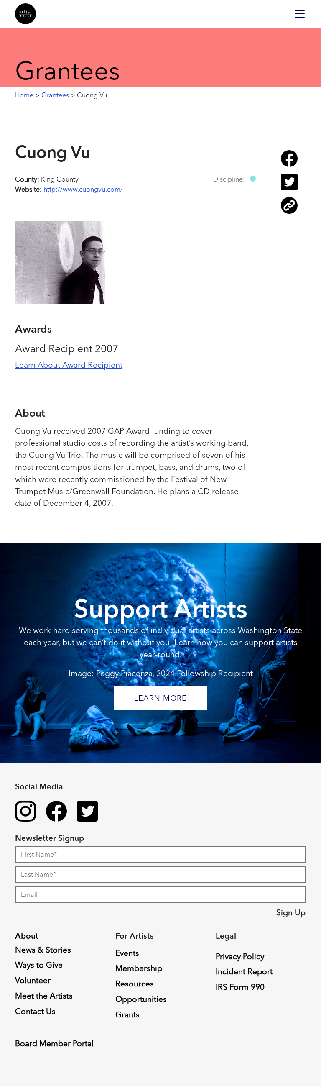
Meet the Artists (44, 996)
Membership (138, 968)
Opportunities (141, 999)
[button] (253, 179)
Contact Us (35, 1011)
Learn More (160, 698)
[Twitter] (87, 812)
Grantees (55, 95)
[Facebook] (56, 812)
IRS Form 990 (240, 987)
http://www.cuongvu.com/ (83, 189)
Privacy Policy (240, 956)
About (26, 936)
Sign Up (291, 912)
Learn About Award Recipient (68, 365)
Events (127, 953)
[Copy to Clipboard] (289, 211)
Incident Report (244, 971)
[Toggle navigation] (299, 14)
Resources (134, 983)
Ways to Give (39, 965)
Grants (127, 1014)
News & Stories (43, 950)
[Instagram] (25, 812)
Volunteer (33, 980)
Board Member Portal (54, 1043)
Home (24, 95)
